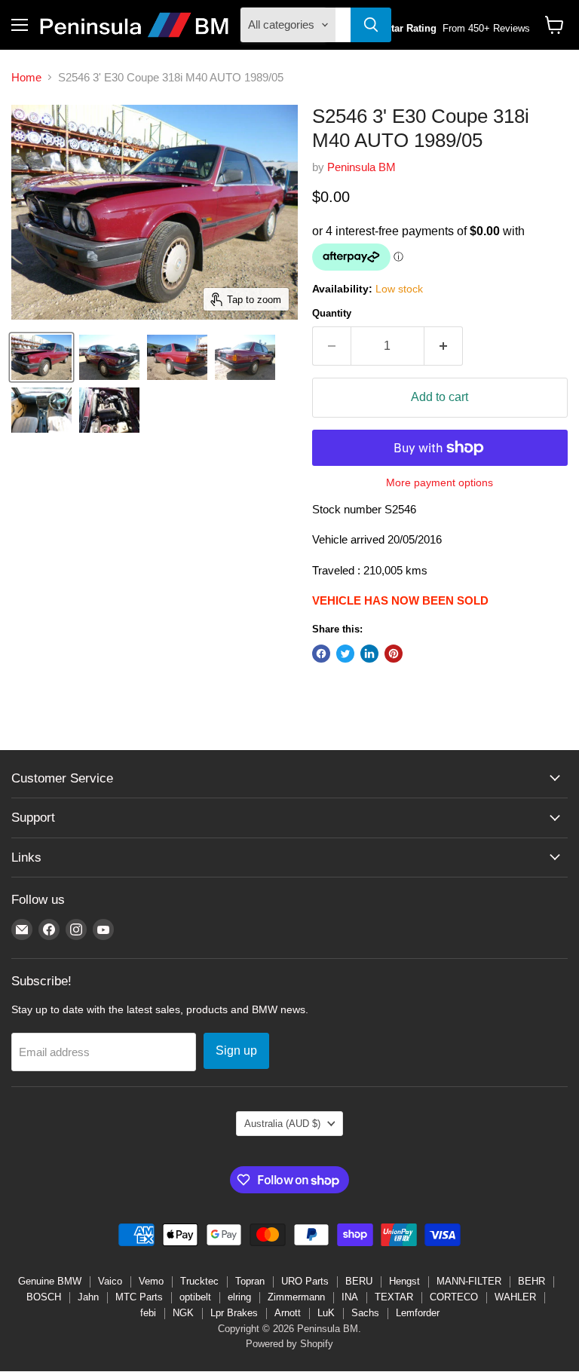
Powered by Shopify (289, 1343)
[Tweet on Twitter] (345, 654)
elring (239, 1297)
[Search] (371, 25)
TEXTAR (394, 1297)
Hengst (404, 1281)
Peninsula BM (361, 167)
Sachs (365, 1312)
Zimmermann (296, 1297)
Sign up (236, 1050)
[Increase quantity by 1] (443, 346)
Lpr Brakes (234, 1312)
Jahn (88, 1297)
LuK (326, 1312)
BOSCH (43, 1297)
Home (26, 77)
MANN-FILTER (469, 1281)
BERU (358, 1281)
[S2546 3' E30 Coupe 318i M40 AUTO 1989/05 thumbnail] (41, 357)
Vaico (110, 1281)
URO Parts (305, 1281)
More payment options (439, 482)
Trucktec (199, 1281)
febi (148, 1312)
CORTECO (454, 1297)
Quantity (331, 313)
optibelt (195, 1297)
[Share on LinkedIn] (369, 654)
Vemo (151, 1281)
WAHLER (515, 1297)
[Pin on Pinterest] (393, 654)
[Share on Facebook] (321, 654)
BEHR (531, 1281)
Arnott (287, 1312)
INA (350, 1297)
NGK (183, 1312)
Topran (250, 1281)
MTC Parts (139, 1297)
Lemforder (418, 1312)
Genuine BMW (49, 1281)
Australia (282, 1123)
